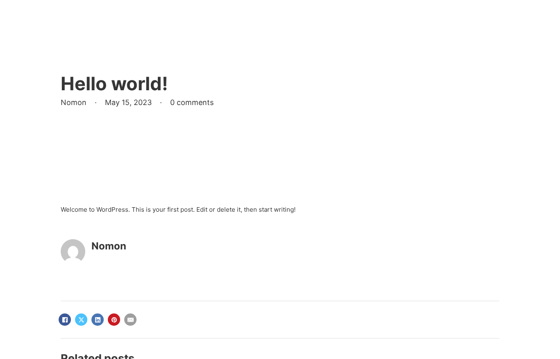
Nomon (108, 246)
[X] (81, 319)
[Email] (130, 319)
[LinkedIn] (97, 319)
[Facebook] (65, 319)
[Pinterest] (114, 319)
